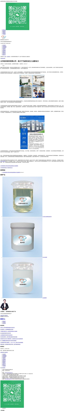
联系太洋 (4, 54)
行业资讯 (8, 56)
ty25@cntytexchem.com (8, 372)
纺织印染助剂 (2, 161)
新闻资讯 (4, 52)
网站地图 (4, 30)
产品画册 (4, 365)
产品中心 (4, 49)
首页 (5, 56)
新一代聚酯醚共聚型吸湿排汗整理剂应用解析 (8, 340)
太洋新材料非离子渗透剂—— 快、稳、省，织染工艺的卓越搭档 (11, 342)
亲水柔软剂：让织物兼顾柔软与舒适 (6, 329)
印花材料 (4, 48)
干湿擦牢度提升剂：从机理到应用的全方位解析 (8, 331)
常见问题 (4, 323)
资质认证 (4, 51)
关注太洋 (4, 29)
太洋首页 (4, 45)
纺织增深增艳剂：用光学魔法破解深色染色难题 (8, 336)
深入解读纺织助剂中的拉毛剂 (5, 333)
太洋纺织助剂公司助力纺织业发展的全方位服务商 (9, 165)
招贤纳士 (4, 31)
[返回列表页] (2, 58)
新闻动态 (4, 321)
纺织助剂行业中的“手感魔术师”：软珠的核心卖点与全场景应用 (11, 338)
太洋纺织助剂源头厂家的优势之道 (6, 167)
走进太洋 (4, 53)
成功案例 (4, 50)
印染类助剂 (4, 46)
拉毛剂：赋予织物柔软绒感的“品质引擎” (7, 327)
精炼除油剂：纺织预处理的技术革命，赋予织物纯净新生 (10, 344)
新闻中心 (2, 319)
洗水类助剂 (4, 47)
